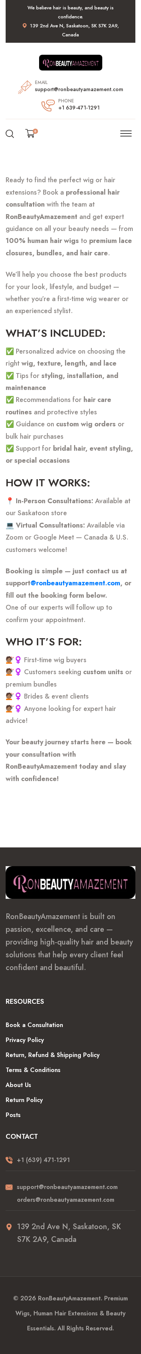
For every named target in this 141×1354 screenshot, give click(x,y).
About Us (18, 1085)
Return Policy (24, 1100)
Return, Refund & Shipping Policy (53, 1055)
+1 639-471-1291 (79, 108)
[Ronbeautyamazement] (70, 62)
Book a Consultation (34, 1025)
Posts (13, 1115)
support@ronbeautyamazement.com (79, 89)
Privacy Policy (25, 1040)
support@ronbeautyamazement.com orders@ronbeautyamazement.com (67, 1193)
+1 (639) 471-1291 (43, 1160)
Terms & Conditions (33, 1070)
